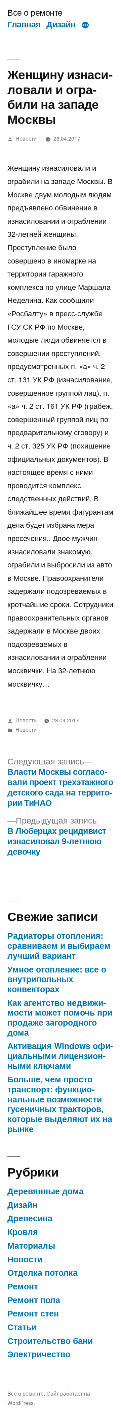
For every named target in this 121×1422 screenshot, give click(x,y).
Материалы (31, 1245)
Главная (24, 24)
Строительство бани (50, 1341)
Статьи (21, 1327)
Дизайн (60, 24)
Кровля (22, 1232)
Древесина (29, 1218)
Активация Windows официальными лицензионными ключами (60, 1055)
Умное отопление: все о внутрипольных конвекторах (56, 979)
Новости (26, 138)
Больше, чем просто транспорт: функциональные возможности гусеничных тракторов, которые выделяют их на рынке (59, 1103)
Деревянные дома (45, 1191)
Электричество (38, 1354)
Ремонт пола (33, 1300)
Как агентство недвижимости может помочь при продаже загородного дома (59, 1017)
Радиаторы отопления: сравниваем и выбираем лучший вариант (59, 945)
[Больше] (85, 25)
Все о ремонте (35, 12)
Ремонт (22, 1286)
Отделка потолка (42, 1272)
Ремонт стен (33, 1313)
